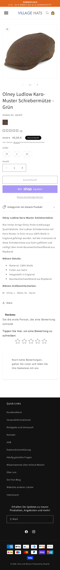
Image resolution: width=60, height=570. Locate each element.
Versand (17, 142)
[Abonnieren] (49, 519)
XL (29, 154)
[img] (10, 131)
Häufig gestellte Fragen (19, 457)
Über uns (11, 472)
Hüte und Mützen (24, 564)
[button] (6, 13)
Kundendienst (14, 412)
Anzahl (5, 161)
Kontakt (11, 434)
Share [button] (9, 302)
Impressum (13, 494)
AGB (9, 442)
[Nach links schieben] (22, 84)
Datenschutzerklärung (19, 449)
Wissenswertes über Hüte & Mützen (25, 464)
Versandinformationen (19, 419)
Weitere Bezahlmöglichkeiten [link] (30, 197)
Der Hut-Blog (14, 479)
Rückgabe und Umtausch (20, 427)
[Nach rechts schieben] (37, 84)
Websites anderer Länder (20, 487)
